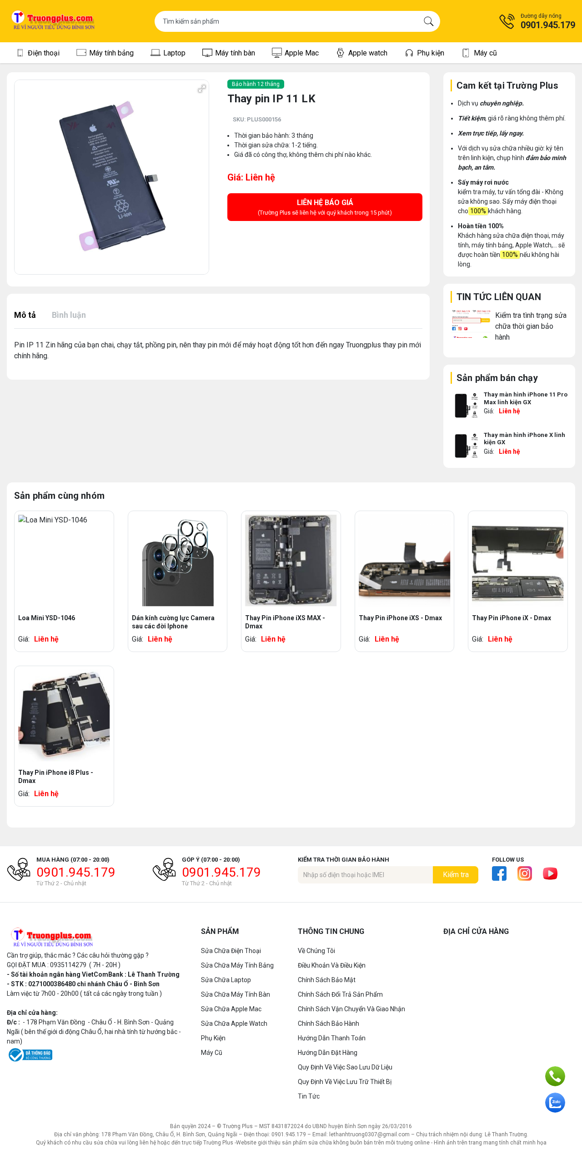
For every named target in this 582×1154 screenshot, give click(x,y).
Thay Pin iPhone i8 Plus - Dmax (55, 776)
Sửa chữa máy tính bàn (235, 994)
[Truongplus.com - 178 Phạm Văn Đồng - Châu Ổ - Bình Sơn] (53, 21)
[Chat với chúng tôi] (555, 1103)
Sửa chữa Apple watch (234, 1023)
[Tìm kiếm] (429, 21)
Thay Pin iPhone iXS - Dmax (400, 618)
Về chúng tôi (316, 950)
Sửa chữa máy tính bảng (237, 965)
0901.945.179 (75, 872)
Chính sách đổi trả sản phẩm (340, 994)
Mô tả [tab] (25, 315)
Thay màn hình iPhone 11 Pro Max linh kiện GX (525, 398)
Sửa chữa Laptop (226, 979)
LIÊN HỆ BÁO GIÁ (325, 207)
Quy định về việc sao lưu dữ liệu (345, 1067)
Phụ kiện (213, 1038)
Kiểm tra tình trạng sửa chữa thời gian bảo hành (531, 326)
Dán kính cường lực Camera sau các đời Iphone (173, 622)
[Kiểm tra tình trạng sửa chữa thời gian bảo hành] (471, 323)
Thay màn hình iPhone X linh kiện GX (524, 438)
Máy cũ (211, 1052)
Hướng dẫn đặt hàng (327, 1052)
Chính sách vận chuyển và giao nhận (351, 1009)
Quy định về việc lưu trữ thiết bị (344, 1081)
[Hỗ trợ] (555, 1076)
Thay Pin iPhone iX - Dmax (511, 618)
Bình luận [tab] (69, 315)
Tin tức (309, 1096)
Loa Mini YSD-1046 (46, 618)
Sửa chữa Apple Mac (231, 1009)
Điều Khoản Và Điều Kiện (332, 965)
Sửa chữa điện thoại (231, 950)
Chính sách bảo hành (328, 1023)
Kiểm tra (456, 874)
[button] (537, 21)
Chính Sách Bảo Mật (327, 979)
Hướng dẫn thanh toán (332, 1038)
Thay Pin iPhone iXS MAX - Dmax (285, 622)
